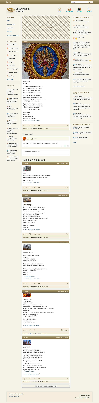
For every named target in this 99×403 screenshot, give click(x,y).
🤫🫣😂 (75, 39)
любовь (59, 195)
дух (67, 242)
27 (26, 234)
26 (26, 378)
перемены (10, 28)
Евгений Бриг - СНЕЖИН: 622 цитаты (46, 386)
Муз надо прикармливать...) (80, 27)
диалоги (62, 163)
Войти (10, 2)
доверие (9, 31)
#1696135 (26, 291)
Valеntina (76, 134)
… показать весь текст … (29, 276)
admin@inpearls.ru (86, 398)
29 (26, 125)
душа (59, 41)
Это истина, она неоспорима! (81, 22)
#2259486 (75, 132)
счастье (55, 41)
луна (8, 20)
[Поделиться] (35, 125)
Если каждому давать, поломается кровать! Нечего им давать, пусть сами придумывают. (82, 67)
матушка (66, 337)
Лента (59, 8)
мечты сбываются (12, 35)
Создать (89, 8)
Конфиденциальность (14, 396)
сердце (66, 163)
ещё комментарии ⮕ (78, 86)
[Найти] (90, 2)
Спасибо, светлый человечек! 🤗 (82, 60)
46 (26, 187)
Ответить (25, 146)
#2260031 (75, 127)
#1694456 (26, 163)
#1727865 (26, 195)
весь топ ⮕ (10, 79)
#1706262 (26, 242)
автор (62, 291)
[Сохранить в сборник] (30, 125)
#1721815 (26, 337)
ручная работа (64, 41)
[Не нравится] (68, 146)
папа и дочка (11, 24)
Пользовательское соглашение (16, 394)
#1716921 (26, 41)
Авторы (79, 8)
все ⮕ (74, 142)
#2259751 (75, 137)
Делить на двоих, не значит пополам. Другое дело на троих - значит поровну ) (82, 116)
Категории (69, 8)
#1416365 (75, 129)
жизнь (63, 195)
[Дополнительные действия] (39, 125)
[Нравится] (24, 125)
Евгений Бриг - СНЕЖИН (32, 120)
